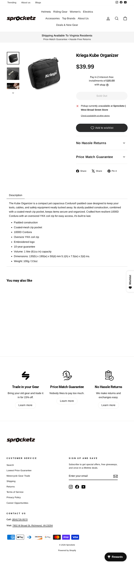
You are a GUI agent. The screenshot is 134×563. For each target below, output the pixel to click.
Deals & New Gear (67, 25)
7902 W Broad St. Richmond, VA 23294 (32, 525)
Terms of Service (15, 492)
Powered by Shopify (67, 550)
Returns (11, 486)
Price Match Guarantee (94, 157)
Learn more (25, 405)
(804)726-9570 (20, 519)
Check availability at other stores (95, 116)
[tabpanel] (67, 233)
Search (10, 465)
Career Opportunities (17, 503)
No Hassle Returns (91, 143)
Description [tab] (15, 195)
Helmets (46, 11)
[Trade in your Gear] (25, 375)
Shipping (11, 481)
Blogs (38, 2)
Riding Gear (60, 11)
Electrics (88, 11)
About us (25, 2)
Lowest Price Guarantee (19, 470)
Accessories (52, 18)
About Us (83, 18)
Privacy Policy (14, 497)
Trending (11, 2)
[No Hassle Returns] (108, 375)
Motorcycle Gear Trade (18, 476)
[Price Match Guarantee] (67, 375)
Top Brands (68, 18)
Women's (75, 11)
